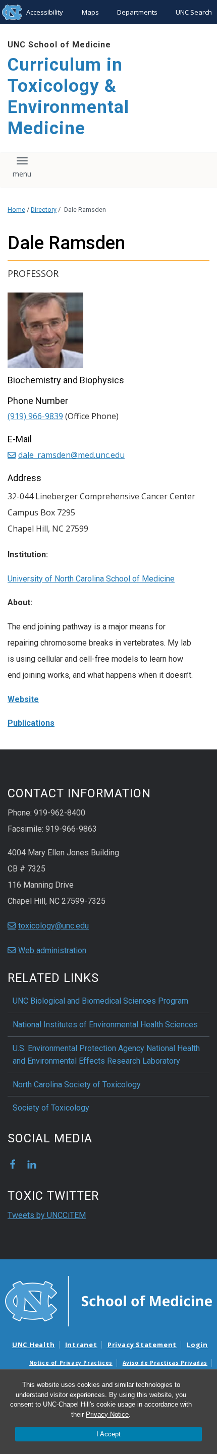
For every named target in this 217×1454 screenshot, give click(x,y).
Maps (90, 12)
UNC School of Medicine (59, 44)
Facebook (13, 1164)
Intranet (81, 1344)
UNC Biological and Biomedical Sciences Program (100, 1001)
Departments (137, 12)
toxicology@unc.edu (53, 925)
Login (197, 1344)
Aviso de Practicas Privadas (165, 1362)
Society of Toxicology (51, 1108)
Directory (44, 209)
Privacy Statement (142, 1344)
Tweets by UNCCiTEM (47, 1215)
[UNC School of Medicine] (108, 1300)
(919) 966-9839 (35, 416)
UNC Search (194, 12)
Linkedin (32, 1164)
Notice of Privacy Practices (71, 1362)
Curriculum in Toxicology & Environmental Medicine (68, 96)
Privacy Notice (107, 1414)
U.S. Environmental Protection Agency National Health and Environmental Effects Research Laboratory (106, 1054)
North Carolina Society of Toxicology (77, 1084)
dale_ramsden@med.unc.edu (71, 454)
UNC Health (33, 1344)
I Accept (108, 1434)
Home (16, 209)
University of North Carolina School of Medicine (91, 579)
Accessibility (44, 12)
